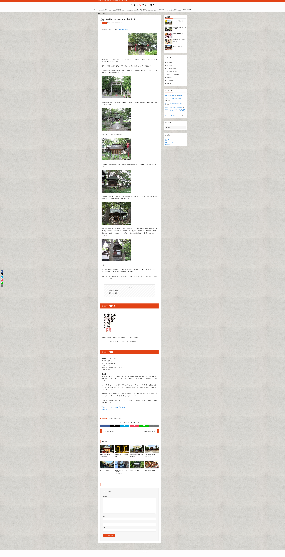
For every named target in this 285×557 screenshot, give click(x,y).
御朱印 (114, 418)
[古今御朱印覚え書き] (142, 4)
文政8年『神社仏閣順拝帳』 (173, 74)
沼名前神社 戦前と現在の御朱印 (173, 98)
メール (105, 522)
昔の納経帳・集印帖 (171, 68)
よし (179, 115)
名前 (104, 516)
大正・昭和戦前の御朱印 (172, 71)
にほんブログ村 (106, 409)
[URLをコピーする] (154, 426)
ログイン (167, 139)
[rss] (184, 1)
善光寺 (118, 418)
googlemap (126, 29)
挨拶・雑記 (169, 83)
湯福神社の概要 (113, 293)
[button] (105, 426)
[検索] (186, 1)
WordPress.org (168, 144)
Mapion (121, 29)
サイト (104, 527)
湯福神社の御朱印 (113, 290)
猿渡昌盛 (180, 95)
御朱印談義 (169, 65)
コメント (105, 496)
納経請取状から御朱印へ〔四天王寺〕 (174, 107)
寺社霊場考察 (170, 80)
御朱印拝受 (104, 22)
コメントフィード (169, 142)
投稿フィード (168, 141)
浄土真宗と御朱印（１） (171, 115)
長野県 (110, 418)
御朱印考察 (169, 62)
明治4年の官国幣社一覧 (170, 95)
